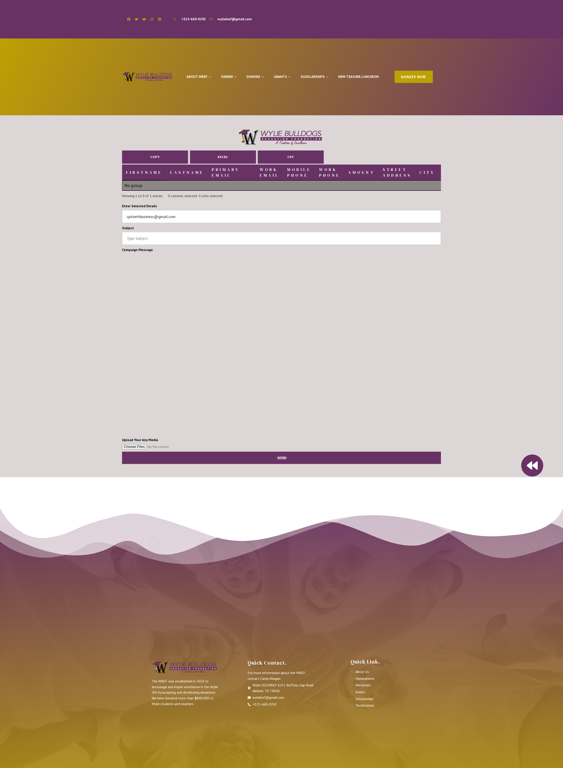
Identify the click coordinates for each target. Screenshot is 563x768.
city (427, 172)
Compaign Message (137, 249)
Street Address (397, 172)
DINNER (227, 76)
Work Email (269, 172)
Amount (361, 172)
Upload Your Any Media (140, 440)
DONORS (253, 76)
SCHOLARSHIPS (313, 76)
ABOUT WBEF (196, 76)
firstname (144, 172)
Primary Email (225, 172)
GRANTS (280, 76)
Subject (128, 228)
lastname (187, 172)
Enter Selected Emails (139, 206)
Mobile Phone (299, 172)
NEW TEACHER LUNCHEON (358, 76)
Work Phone (329, 172)
